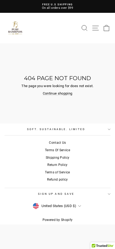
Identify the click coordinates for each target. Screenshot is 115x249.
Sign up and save (56, 194)
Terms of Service (57, 172)
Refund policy (57, 179)
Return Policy (57, 165)
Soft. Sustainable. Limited (56, 129)
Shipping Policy (58, 157)
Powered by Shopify (58, 220)
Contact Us (57, 143)
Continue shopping (57, 93)
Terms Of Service (57, 150)
